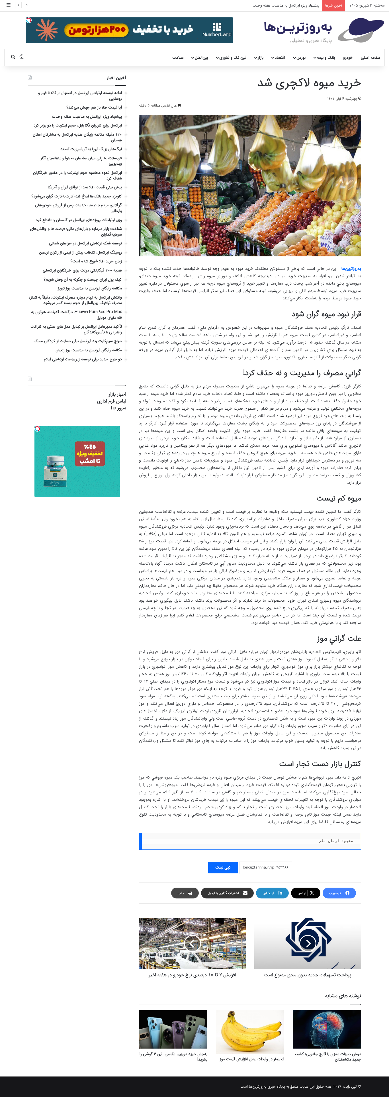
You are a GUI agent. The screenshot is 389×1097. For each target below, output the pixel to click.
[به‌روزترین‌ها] (324, 31)
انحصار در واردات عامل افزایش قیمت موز (252, 1059)
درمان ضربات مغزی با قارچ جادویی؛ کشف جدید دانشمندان (328, 1057)
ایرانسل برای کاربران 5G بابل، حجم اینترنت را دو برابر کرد (277, 6)
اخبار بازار (117, 394)
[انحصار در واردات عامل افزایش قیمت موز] (250, 1032)
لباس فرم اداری (111, 401)
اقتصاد (280, 57)
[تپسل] (29, 20)
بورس (301, 57)
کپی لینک (223, 867)
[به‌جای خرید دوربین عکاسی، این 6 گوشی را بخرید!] (173, 1029)
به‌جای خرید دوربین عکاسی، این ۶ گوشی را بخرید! (173, 1057)
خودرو (348, 57)
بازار (260, 57)
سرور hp (118, 408)
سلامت (178, 57)
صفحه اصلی (370, 57)
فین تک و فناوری (232, 57)
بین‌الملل (201, 57)
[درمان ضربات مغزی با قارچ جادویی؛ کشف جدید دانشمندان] (327, 1029)
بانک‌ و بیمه (326, 57)
